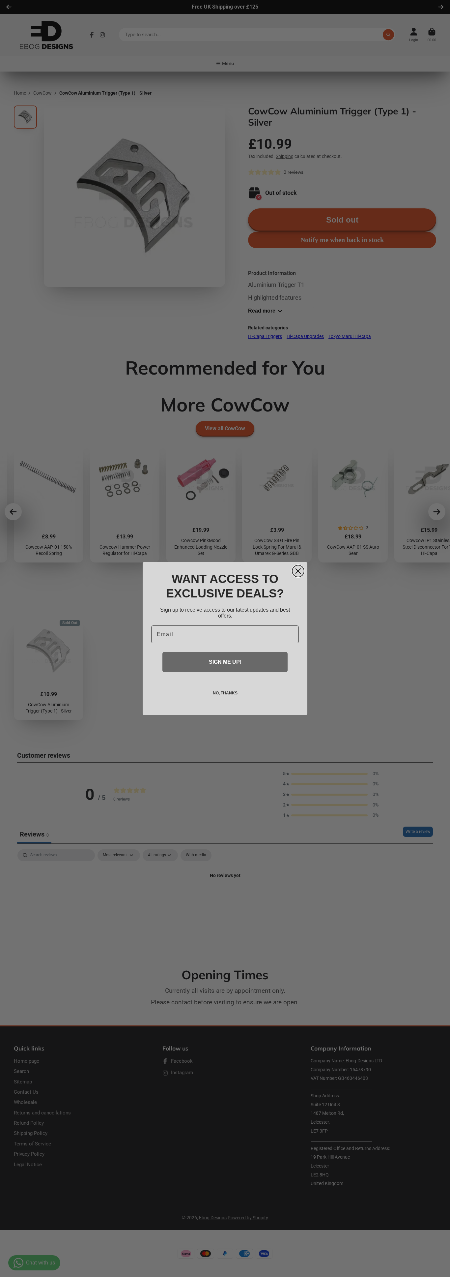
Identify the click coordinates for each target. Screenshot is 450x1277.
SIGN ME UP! (225, 662)
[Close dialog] (298, 571)
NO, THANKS (225, 693)
